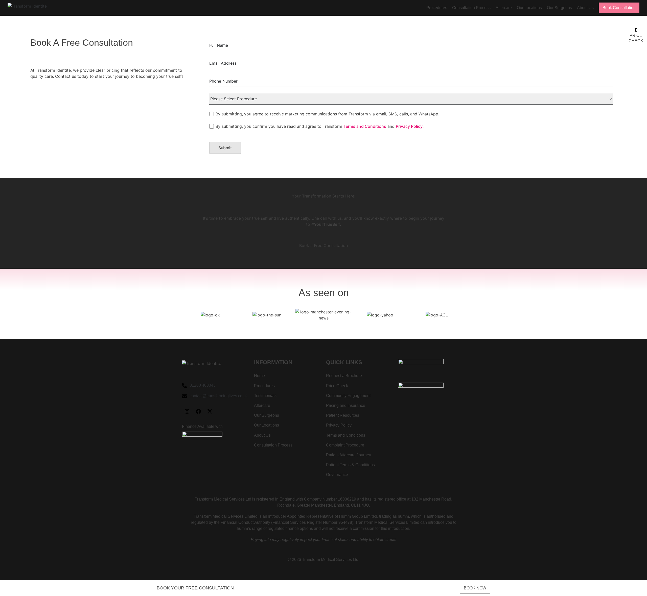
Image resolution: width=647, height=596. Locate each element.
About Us (585, 8)
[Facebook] (198, 411)
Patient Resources (342, 415)
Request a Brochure (344, 376)
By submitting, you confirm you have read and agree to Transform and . (320, 126)
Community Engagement (348, 395)
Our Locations (529, 8)
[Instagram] (187, 411)
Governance (337, 475)
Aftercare (504, 8)
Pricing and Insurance (345, 405)
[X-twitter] (210, 411)
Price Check (337, 386)
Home (259, 376)
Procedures (436, 8)
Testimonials (265, 395)
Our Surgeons (559, 8)
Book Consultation (619, 8)
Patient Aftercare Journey (348, 455)
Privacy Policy (409, 126)
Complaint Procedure (345, 445)
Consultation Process (471, 8)
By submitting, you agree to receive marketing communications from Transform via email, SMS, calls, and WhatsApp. (327, 113)
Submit (225, 147)
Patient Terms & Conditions (350, 465)
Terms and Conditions (364, 126)
